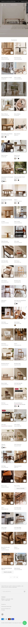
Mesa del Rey (17, 485)
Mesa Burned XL (17, 57)
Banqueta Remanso (18, 403)
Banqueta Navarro (5, 363)
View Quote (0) (27, 8)
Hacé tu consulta (20, 488)
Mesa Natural (17, 568)
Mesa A (15, 547)
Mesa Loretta (17, 221)
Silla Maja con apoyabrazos (20, 300)
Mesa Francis (17, 155)
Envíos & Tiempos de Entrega (5, 609)
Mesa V (15, 199)
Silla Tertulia (4, 280)
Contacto (3, 596)
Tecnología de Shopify (17, 622)
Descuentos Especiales (6, 606)
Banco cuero (4, 485)
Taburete (3, 444)
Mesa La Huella (17, 77)
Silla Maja (3, 466)
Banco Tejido (4, 383)
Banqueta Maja (17, 363)
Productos (3, 604)
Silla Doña (3, 322)
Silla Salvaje (17, 322)
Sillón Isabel (4, 527)
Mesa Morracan (4, 241)
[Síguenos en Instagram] (2, 614)
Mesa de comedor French (19, 177)
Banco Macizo (17, 133)
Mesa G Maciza (4, 114)
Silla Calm (3, 424)
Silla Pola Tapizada (18, 383)
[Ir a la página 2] (17, 577)
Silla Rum (3, 403)
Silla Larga (16, 241)
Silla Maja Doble (17, 527)
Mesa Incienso (4, 155)
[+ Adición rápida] (12, 53)
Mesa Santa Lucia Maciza (6, 133)
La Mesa (3, 221)
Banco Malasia (17, 114)
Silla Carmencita (17, 444)
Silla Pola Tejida (17, 507)
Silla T (2, 507)
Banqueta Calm (17, 280)
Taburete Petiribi (17, 466)
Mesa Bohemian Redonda (6, 199)
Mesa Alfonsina (4, 57)
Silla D (15, 343)
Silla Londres (17, 424)
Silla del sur (3, 300)
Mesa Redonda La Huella (6, 77)
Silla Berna (3, 343)
